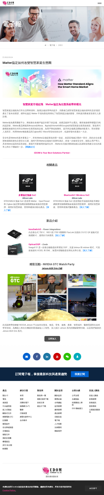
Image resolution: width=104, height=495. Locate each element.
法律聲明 (58, 427)
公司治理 (75, 395)
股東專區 (92, 406)
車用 (21, 395)
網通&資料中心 (26, 417)
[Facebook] (37, 356)
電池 (4, 399)
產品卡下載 (41, 406)
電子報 (52, 45)
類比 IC (5, 395)
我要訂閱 (80, 374)
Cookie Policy (9, 490)
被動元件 (6, 434)
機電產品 (6, 442)
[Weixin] (67, 356)
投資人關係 (94, 390)
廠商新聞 (58, 410)
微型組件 (6, 424)
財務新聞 (92, 399)
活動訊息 (58, 417)
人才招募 (58, 424)
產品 (5, 390)
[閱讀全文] (30, 147)
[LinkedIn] (47, 356)
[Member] (77, 356)
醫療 (21, 410)
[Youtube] (57, 356)
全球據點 (58, 403)
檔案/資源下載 (42, 399)
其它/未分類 (7, 445)
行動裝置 (23, 413)
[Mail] (26, 356)
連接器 (5, 403)
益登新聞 (58, 406)
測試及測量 (7, 438)
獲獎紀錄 (58, 399)
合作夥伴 (23, 420)
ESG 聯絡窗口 (77, 408)
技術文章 (40, 403)
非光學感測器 (8, 427)
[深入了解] (84, 207)
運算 (21, 399)
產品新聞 (58, 413)
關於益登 (59, 390)
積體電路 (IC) (8, 417)
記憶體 (5, 420)
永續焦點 (75, 399)
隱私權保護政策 (52, 477)
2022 (60, 45)
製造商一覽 (41, 395)
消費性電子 (24, 403)
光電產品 (6, 431)
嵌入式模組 (7, 410)
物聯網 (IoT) (25, 406)
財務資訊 (92, 403)
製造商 (40, 390)
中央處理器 (7, 406)
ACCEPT (93, 488)
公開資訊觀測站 (94, 411)
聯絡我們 (58, 431)
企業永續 (76, 390)
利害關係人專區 (77, 404)
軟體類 (5, 449)
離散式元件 (7, 413)
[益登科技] (45, 45)
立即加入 (52, 339)
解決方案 (24, 390)
